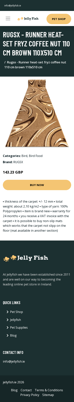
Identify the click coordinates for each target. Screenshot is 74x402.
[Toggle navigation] (8, 18)
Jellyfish (15, 320)
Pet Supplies (19, 327)
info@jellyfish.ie (12, 5)
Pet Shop (59, 19)
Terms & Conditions (49, 390)
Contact (26, 390)
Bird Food (36, 156)
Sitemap (48, 395)
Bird (24, 156)
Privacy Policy (29, 395)
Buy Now (37, 185)
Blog (13, 335)
